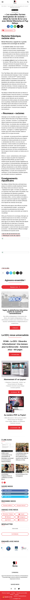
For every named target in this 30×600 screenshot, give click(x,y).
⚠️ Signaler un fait (7, 597)
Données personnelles (22, 593)
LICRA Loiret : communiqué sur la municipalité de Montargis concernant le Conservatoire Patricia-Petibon (7, 457)
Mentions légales (6, 593)
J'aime (26, 490)
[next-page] (5, 482)
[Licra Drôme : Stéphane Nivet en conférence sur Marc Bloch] (7, 468)
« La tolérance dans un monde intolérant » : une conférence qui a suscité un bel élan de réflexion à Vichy (22, 456)
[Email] (18, 26)
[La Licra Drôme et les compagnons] (22, 468)
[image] (15, 299)
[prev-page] (2, 482)
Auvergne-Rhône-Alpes (7, 472)
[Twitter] (11, 26)
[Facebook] (8, 26)
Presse (11, 594)
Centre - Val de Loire (7, 451)
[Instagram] (15, 588)
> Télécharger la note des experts (10, 235)
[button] (28, 2)
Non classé (4, 6)
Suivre (26, 493)
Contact (17, 594)
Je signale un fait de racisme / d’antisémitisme (15, 596)
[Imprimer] (21, 26)
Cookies (13, 593)
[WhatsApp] (15, 26)
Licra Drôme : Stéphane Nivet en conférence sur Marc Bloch (7, 476)
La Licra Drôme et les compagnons (22, 475)
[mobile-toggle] (2, 2)
